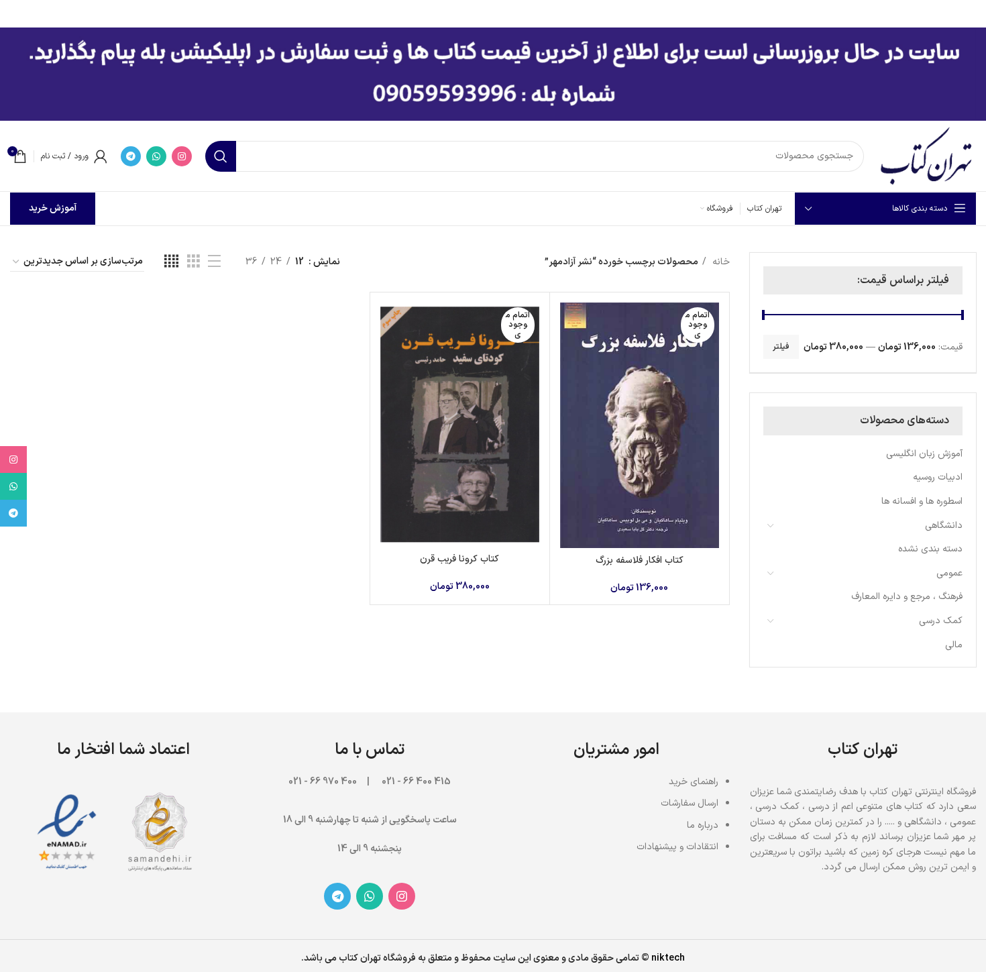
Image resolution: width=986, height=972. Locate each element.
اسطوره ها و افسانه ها (922, 501)
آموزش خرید (52, 208)
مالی (954, 645)
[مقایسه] (570, 324)
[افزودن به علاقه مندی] (570, 385)
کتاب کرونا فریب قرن (459, 559)
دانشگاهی (944, 526)
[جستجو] (220, 156)
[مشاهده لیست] (214, 262)
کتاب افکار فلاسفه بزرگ (639, 560)
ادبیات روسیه (938, 477)
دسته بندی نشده (930, 549)
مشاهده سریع (570, 354)
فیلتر (781, 347)
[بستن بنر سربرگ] (17, 13)
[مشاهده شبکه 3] (193, 262)
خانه (720, 262)
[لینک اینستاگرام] (182, 156)
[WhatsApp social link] (156, 156)
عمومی (949, 573)
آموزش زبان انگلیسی (924, 454)
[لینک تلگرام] (131, 156)
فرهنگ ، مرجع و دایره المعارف (907, 597)
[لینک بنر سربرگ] (513, 13)
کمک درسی (941, 621)
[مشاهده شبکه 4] (171, 262)
